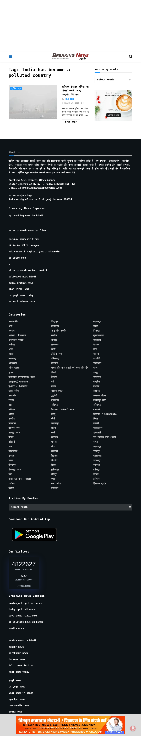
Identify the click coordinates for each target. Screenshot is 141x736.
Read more (71, 122)
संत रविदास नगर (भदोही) (105, 437)
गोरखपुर (12, 465)
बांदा (53, 446)
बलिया (53, 427)
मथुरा (53, 478)
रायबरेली (97, 377)
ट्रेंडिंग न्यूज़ (16, 88)
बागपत (54, 441)
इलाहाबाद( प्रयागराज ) (20, 381)
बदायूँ (53, 414)
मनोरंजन (54, 488)
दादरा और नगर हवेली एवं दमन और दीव (69, 367)
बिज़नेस (54, 455)
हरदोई (96, 474)
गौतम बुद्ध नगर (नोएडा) (20, 478)
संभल (95, 441)
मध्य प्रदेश (56, 483)
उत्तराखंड (13, 395)
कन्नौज (12, 418)
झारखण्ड (55, 344)
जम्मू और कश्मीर (58, 330)
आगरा (11, 353)
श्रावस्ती (97, 432)
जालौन (54, 335)
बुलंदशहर (55, 469)
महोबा (95, 326)
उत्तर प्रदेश (14, 390)
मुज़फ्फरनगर (98, 335)
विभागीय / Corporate (105, 414)
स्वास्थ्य (96, 465)
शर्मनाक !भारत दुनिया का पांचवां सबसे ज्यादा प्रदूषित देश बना (75, 90)
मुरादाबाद (97, 340)
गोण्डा (11, 460)
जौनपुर (54, 340)
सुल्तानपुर (97, 455)
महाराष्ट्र (97, 321)
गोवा (10, 474)
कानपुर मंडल (14, 432)
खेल (10, 446)
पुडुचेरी (54, 395)
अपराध (11, 330)
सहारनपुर (97, 446)
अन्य (10, 326)
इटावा (11, 372)
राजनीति (96, 358)
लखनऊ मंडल (99, 395)
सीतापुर (96, 451)
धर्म (52, 381)
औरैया (11, 414)
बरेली (53, 418)
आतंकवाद (13, 363)
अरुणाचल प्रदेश (16, 340)
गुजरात (11, 455)
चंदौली (11, 488)
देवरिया (54, 377)
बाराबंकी (54, 451)
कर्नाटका (12, 423)
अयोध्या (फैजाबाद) (17, 335)
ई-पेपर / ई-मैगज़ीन (18, 386)
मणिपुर (54, 474)
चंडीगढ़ (12, 483)
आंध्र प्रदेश (14, 367)
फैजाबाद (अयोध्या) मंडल (62, 409)
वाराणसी (96, 409)
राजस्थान (97, 363)
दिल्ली (53, 372)
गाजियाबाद (13, 451)
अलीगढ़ (12, 344)
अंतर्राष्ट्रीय (13, 321)
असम (11, 349)
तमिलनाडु (55, 358)
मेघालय (96, 344)
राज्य (95, 367)
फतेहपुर (54, 404)
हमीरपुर (96, 469)
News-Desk (69, 99)
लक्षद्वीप (96, 386)
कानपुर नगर (14, 427)
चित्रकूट (55, 321)
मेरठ (95, 349)
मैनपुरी (96, 353)
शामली (96, 423)
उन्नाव (11, 400)
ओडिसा (12, 409)
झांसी (53, 349)
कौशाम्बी (12, 441)
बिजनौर (54, 460)
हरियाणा (96, 478)
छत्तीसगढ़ (55, 326)
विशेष (95, 418)
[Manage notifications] (133, 728)
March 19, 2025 (71, 103)
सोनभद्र (96, 460)
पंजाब (53, 386)
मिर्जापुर (96, 330)
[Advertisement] (70, 26)
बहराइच (54, 437)
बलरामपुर (55, 423)
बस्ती (53, 432)
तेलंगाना (54, 363)
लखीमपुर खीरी (99, 400)
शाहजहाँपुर (97, 427)
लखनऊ (96, 390)
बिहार (53, 465)
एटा (10, 404)
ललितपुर (97, 404)
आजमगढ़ (12, 358)
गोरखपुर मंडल (15, 469)
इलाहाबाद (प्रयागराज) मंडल (22, 377)
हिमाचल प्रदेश (99, 483)
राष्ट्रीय (96, 381)
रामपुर (95, 372)
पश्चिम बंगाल (56, 390)
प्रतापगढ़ (55, 400)
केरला (11, 437)
